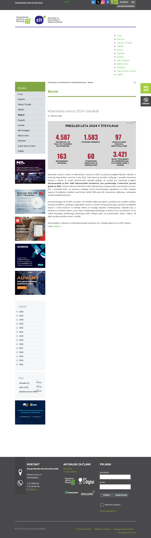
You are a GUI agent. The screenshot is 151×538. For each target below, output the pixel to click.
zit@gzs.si (33, 489)
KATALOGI (121, 67)
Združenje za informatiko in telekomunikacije (67, 82)
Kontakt (120, 56)
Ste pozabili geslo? (108, 511)
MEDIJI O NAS (122, 64)
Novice (120, 49)
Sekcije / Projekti (124, 42)
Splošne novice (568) (28, 391)
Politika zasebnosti (102, 529)
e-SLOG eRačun (70, 471)
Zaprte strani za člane (126, 71)
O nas (119, 35)
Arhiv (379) (23, 387)
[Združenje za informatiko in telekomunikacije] (29, 2)
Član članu (67, 468)
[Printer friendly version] (135, 82)
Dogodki (120, 53)
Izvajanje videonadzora (123, 529)
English (120, 74)
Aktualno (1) (24, 383)
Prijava (106, 495)
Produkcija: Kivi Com (127, 532)
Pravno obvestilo (83, 529)
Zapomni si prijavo (112, 504)
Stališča (120, 46)
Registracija (121, 495)
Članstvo (121, 39)
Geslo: (102, 482)
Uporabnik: (104, 472)
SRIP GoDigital (123, 60)
